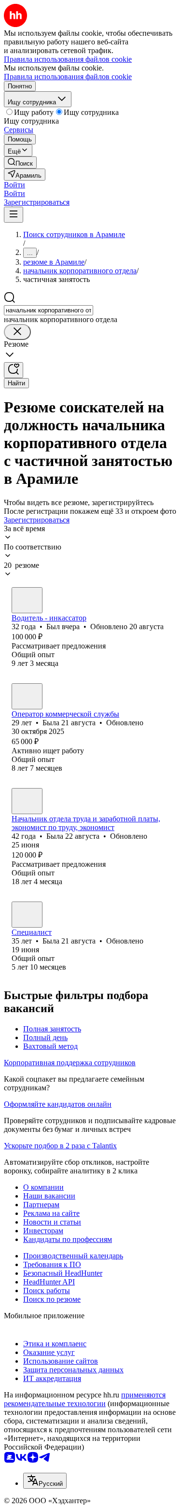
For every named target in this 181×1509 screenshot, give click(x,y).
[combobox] (48, 310)
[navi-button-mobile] (13, 215)
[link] (20, 162)
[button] (14, 185)
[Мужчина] (27, 600)
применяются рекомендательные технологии (85, 1399)
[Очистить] (17, 332)
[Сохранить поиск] (13, 370)
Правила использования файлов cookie (68, 76)
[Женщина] (27, 696)
